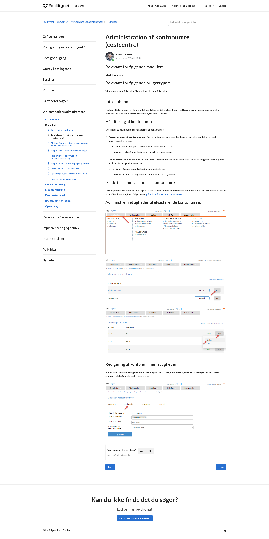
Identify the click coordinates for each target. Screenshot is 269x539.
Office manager (54, 36)
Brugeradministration (58, 200)
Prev (110, 467)
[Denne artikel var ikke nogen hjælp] (150, 451)
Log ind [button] (222, 5)
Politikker (50, 249)
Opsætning (51, 206)
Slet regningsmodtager (62, 130)
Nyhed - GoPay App (156, 5)
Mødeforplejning (55, 189)
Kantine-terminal (55, 195)
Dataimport (52, 119)
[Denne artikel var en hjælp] (142, 451)
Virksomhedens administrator (87, 21)
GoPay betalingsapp (57, 69)
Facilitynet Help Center (55, 21)
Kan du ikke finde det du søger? (134, 518)
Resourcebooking (55, 184)
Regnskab (112, 21)
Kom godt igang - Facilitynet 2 (64, 47)
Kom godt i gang (54, 58)
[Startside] (56, 5)
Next (221, 467)
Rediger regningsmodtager (64, 178)
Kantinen (49, 90)
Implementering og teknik (61, 228)
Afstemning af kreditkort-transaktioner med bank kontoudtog (70, 144)
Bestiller (48, 79)
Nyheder (49, 260)
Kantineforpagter (55, 101)
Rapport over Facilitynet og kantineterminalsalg (64, 157)
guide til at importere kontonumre (164, 194)
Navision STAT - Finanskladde (65, 168)
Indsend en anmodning (183, 5)
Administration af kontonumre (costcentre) (67, 136)
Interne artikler (53, 239)
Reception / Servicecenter (61, 217)
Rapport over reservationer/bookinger (69, 150)
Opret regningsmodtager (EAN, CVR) (69, 173)
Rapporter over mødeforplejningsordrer (70, 163)
